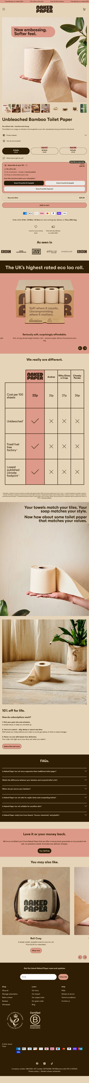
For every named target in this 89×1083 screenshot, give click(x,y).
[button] (6, 108)
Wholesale (6, 1004)
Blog (33, 1004)
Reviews (5, 1001)
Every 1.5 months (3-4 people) (24, 183)
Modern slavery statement (50, 1071)
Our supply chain (38, 997)
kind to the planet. (68, 129)
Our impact (36, 994)
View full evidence (46, 497)
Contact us (66, 1001)
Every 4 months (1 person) (44, 189)
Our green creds (38, 1001)
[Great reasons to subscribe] (26, 165)
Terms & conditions (69, 997)
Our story (35, 990)
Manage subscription (10, 994)
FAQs (63, 990)
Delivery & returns (68, 994)
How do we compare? (14, 141)
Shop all (5, 990)
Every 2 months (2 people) (65, 183)
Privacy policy (34, 1071)
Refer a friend (7, 997)
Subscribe (63, 977)
